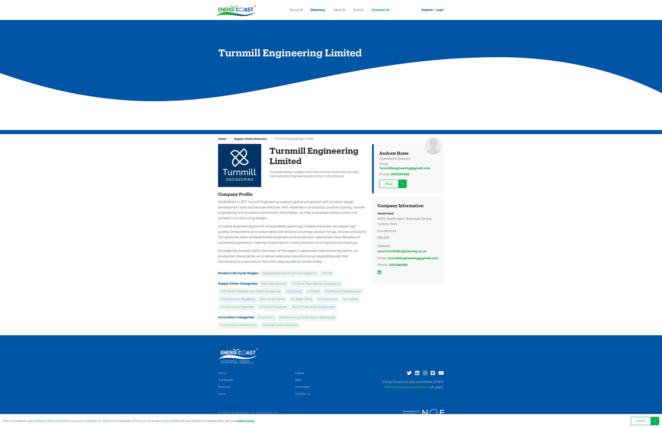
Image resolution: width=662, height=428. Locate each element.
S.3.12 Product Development (343, 291)
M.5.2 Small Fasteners (273, 307)
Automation (266, 317)
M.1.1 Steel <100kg (301, 299)
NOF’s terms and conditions (406, 387)
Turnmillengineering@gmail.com (404, 168)
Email (389, 183)
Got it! (641, 420)
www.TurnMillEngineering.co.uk (402, 251)
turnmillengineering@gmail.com (412, 258)
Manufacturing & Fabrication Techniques (307, 317)
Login (440, 10)
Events (358, 10)
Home (222, 139)
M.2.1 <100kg (350, 299)
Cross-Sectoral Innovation (280, 325)
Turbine (327, 273)
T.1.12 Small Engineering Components (315, 284)
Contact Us (380, 10)
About (294, 10)
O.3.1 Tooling (294, 291)
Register (427, 10)
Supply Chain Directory (250, 139)
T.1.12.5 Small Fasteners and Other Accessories (250, 291)
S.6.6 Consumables (272, 299)
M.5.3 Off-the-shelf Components (313, 307)
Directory (317, 10)
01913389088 (400, 174)
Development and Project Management (289, 273)
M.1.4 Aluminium (327, 299)
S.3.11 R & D (313, 291)
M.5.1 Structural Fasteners (237, 307)
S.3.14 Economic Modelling (237, 299)
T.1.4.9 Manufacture (273, 284)
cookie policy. (245, 421)
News (337, 10)
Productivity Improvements (238, 325)
